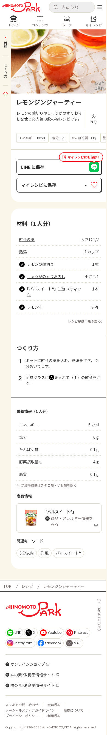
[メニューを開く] (100, 7)
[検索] (55, 7)
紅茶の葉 (27, 239)
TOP (7, 586)
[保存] (5, 93)
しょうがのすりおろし (46, 276)
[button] (72, 7)
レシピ (27, 586)
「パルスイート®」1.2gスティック (54, 291)
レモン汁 (34, 307)
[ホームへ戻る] (21, 7)
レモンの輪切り (40, 264)
